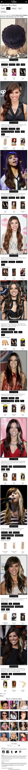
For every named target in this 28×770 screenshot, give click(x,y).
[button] (2, 1)
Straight (21, 16)
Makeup (14, 8)
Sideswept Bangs (9, 16)
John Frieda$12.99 (14, 623)
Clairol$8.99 (14, 148)
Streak (13, 15)
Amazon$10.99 (22, 552)
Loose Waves (16, 603)
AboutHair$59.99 (22, 691)
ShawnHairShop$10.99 (5, 148)
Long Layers (16, 532)
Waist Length (19, 261)
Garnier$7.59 (5, 415)
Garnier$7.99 (22, 349)
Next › (2, 695)
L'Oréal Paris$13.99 (23, 211)
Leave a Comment (14, 59)
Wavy (18, 16)
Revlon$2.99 (14, 483)
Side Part (17, 131)
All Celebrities (14, 743)
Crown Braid (4, 64)
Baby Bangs (4, 261)
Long (15, 16)
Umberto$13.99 (14, 278)
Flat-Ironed (11, 398)
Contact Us (7, 760)
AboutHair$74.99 (5, 349)
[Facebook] (8, 753)
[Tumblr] (12, 753)
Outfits (3, 8)
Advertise (3, 760)
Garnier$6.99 (22, 148)
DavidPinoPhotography (17, 524)
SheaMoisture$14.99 (14, 691)
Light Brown (11, 261)
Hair (8, 8)
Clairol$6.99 (5, 78)
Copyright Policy (10, 768)
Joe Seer (19, 594)
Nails (20, 8)
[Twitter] (16, 753)
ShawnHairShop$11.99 (5, 552)
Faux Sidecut (12, 128)
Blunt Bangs (4, 197)
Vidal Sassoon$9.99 (22, 278)
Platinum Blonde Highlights (21, 15)
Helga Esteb (19, 456)
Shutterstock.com (24, 319)
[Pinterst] (20, 753)
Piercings (3, 12)
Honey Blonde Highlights (7, 332)
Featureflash (19, 319)
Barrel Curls (4, 329)
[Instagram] (3, 753)
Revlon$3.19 (14, 78)
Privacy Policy (3, 768)
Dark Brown (3, 16)
